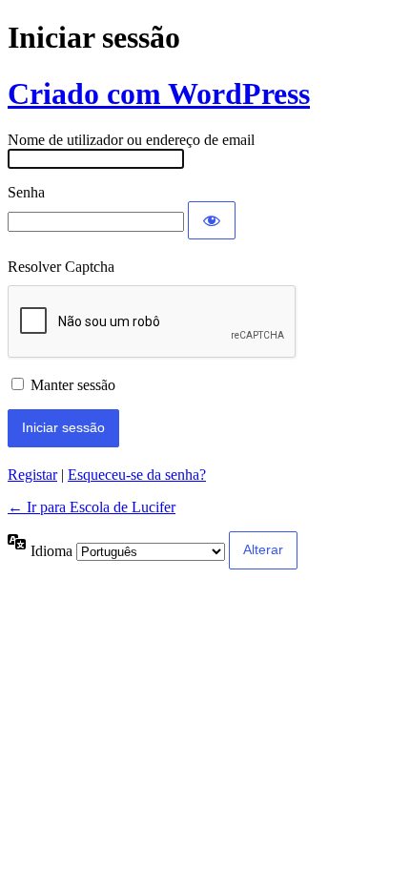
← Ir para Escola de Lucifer (91, 507)
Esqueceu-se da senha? (137, 474)
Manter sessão (73, 385)
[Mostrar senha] (212, 220)
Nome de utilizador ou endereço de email (131, 140)
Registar (32, 474)
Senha (26, 192)
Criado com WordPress (159, 93)
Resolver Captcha (61, 266)
